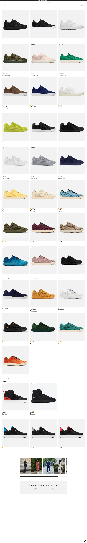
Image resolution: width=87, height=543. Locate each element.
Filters (4, 5)
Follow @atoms (64, 455)
